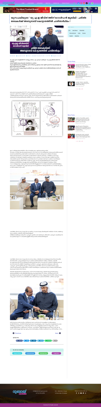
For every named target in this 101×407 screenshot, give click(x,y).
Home (23, 3)
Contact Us (56, 3)
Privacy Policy (65, 3)
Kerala (84, 33)
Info (58, 55)
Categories (39, 3)
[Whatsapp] (85, 393)
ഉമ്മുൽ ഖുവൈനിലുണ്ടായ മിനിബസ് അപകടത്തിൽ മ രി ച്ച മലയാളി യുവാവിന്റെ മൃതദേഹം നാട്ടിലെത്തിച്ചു (83, 128)
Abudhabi (82, 30)
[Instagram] (78, 393)
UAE (60, 55)
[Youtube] (81, 393)
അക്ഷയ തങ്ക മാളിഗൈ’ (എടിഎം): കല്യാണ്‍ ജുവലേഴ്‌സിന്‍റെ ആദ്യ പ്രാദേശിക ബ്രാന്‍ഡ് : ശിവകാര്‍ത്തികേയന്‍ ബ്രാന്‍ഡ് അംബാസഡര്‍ (82, 74)
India (79, 33)
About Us (48, 3)
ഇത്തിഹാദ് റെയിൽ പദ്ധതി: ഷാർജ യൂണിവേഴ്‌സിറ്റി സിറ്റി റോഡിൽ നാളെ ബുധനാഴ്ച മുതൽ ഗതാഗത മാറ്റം (82, 119)
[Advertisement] (37, 81)
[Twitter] (83, 393)
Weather (77, 36)
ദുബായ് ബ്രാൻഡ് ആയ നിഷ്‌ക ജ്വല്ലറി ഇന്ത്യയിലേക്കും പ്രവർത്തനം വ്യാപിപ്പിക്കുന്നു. (83, 66)
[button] (74, 3)
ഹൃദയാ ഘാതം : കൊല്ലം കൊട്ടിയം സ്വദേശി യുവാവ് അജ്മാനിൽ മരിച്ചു (82, 83)
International (72, 33)
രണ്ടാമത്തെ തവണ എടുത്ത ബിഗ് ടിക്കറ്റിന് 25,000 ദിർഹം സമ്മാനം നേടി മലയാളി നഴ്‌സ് (82, 136)
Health (71, 36)
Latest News (31, 3)
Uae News (75, 30)
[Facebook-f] (76, 393)
